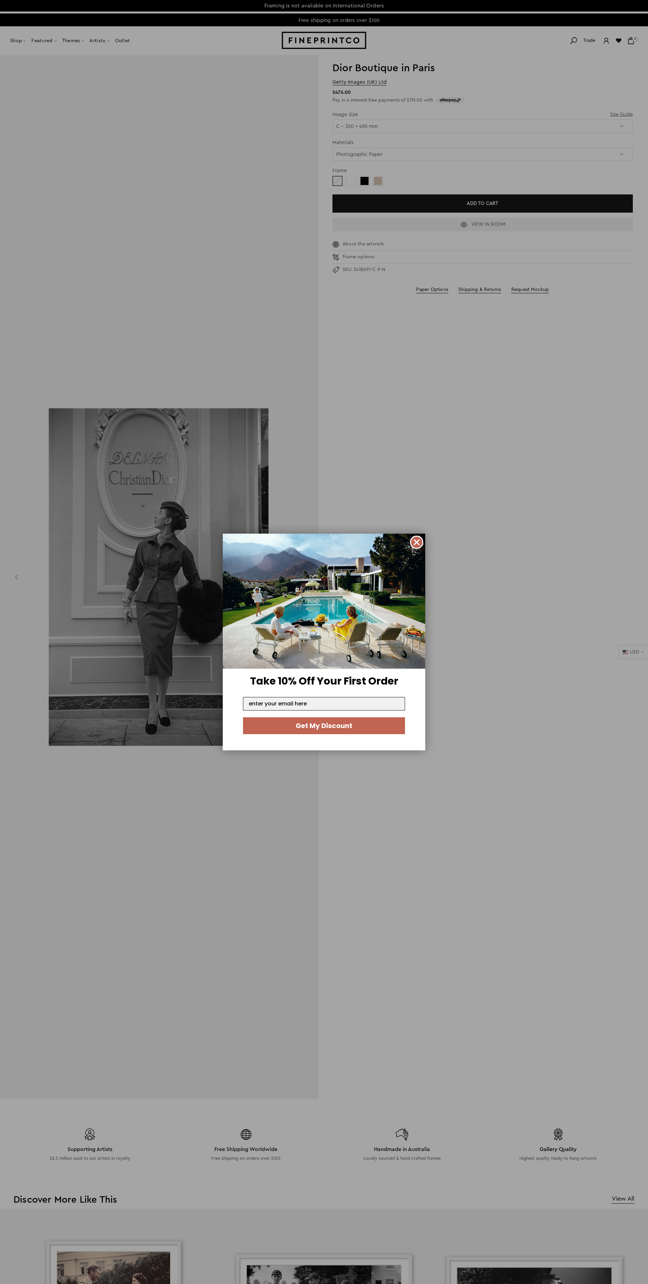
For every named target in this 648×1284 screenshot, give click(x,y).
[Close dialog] (417, 542)
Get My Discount (324, 725)
